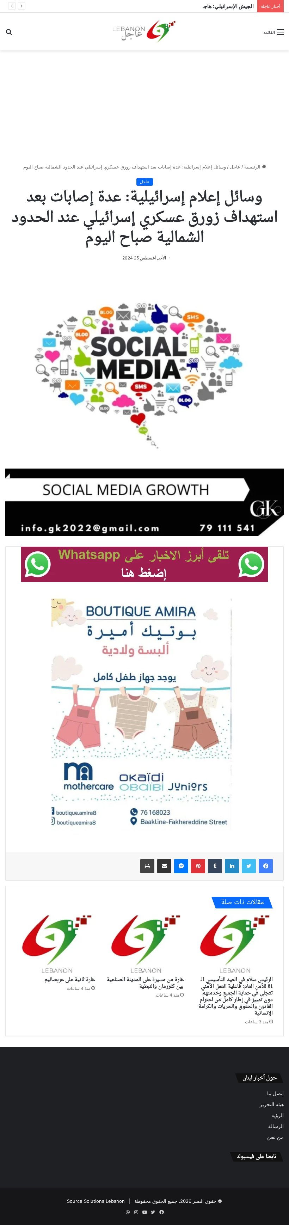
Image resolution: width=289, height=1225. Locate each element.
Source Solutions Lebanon (96, 1201)
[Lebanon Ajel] (144, 31)
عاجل (235, 167)
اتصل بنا (275, 1093)
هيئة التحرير (272, 1104)
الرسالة (276, 1126)
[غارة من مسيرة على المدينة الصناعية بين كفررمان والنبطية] (144, 944)
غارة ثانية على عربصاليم (69, 980)
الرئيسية (253, 167)
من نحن (275, 1137)
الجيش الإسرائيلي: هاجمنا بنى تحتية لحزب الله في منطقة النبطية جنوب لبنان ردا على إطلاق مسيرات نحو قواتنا (134, 6)
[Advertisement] (144, 106)
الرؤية (277, 1115)
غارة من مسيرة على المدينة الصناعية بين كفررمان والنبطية (145, 983)
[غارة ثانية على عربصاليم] (55, 944)
